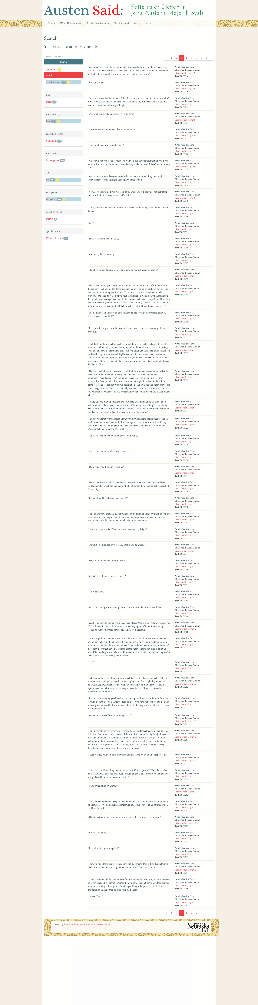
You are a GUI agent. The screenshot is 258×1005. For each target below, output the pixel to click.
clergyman (51, 199)
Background (121, 23)
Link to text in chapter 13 (185, 668)
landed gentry (52, 160)
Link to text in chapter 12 (185, 597)
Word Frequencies (70, 23)
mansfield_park (53, 81)
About (149, 23)
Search (137, 23)
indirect (49, 218)
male (48, 101)
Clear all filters (52, 69)
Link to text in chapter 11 (185, 213)
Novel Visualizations (98, 23)
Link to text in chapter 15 (185, 902)
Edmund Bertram (54, 238)
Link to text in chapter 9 (185, 72)
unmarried (51, 140)
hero (48, 121)
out (47, 179)
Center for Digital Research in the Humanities (88, 924)
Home (52, 23)
